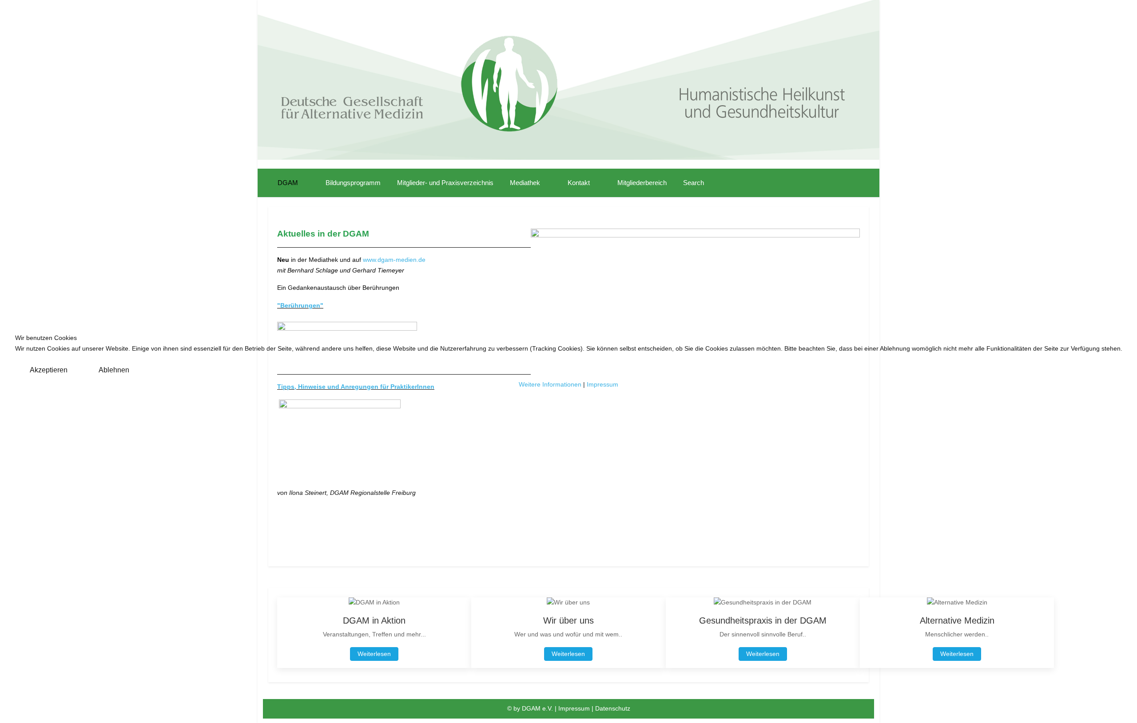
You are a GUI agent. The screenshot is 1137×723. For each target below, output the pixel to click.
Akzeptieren (49, 370)
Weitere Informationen (550, 384)
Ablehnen (114, 370)
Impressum (602, 384)
